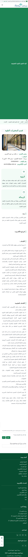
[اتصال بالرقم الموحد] (2, 541)
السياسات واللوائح (23, 473)
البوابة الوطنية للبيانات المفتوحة (20, 516)
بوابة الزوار (24, 490)
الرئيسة (26, 122)
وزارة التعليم (24, 511)
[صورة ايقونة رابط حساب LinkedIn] (17, 535)
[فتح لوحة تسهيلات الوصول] (2, 538)
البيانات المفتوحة (23, 471)
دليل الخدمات (24, 466)
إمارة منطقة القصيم (22, 518)
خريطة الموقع (17, 550)
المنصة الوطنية (23, 513)
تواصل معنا (24, 476)
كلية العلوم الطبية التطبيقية (13, 122)
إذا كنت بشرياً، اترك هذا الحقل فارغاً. (18, 443)
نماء (26, 499)
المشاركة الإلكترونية (22, 469)
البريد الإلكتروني (23, 492)
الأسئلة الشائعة (23, 462)
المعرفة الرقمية (23, 464)
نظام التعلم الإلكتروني (22, 494)
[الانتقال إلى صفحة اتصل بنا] (2, 544)
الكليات (21, 122)
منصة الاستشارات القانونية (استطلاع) (18, 520)
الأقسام (5, 122)
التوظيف (25, 523)
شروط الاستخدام (17, 555)
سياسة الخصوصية (10, 555)
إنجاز (26, 497)
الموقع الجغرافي (11, 550)
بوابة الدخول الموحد (22, 487)
